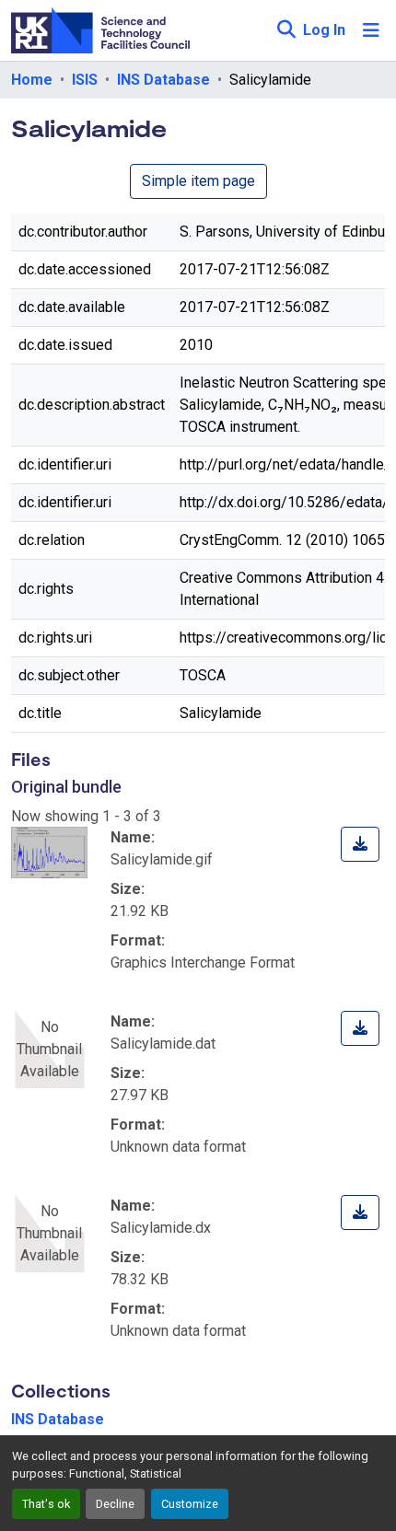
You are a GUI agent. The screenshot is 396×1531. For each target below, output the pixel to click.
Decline (115, 1504)
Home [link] (31, 79)
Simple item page (198, 181)
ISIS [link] (85, 79)
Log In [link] (324, 30)
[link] (360, 844)
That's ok (46, 1504)
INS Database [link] (163, 79)
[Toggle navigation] (371, 30)
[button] (285, 30)
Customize (189, 1504)
